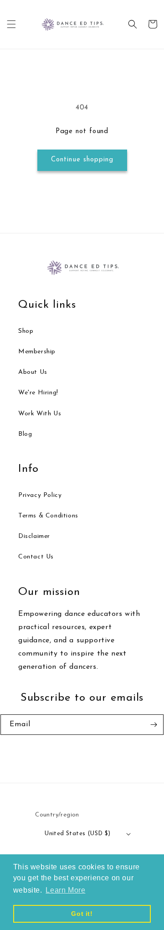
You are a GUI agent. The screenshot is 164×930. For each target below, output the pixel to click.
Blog (25, 434)
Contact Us (36, 556)
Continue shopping (82, 159)
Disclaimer (34, 536)
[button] (11, 24)
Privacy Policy (40, 495)
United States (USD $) (77, 834)
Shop (25, 331)
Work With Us (39, 413)
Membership (37, 351)
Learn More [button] (65, 890)
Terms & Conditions (48, 515)
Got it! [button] (81, 913)
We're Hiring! (38, 392)
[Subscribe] (154, 724)
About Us (32, 372)
